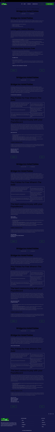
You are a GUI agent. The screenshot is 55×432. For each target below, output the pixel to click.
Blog (42, 426)
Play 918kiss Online (15, 57)
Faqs (22, 420)
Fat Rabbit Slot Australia (14, 302)
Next (42, 70)
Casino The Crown (13, 397)
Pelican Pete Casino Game (15, 149)
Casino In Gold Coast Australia (15, 345)
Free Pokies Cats (13, 236)
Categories (23, 424)
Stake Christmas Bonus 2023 (15, 301)
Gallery (23, 426)
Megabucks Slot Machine (14, 398)
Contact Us (44, 424)
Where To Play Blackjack (14, 399)
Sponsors (43, 422)
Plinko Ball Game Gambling (15, 152)
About (43, 420)
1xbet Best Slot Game (14, 150)
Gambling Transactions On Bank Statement (17, 235)
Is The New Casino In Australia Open (16, 94)
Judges (23, 422)
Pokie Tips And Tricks (14, 132)
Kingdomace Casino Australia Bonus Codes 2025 (19, 65)
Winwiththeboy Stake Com (15, 151)
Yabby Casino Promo (14, 400)
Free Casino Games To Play (15, 401)
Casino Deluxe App (13, 234)
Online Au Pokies (13, 216)
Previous (13, 70)
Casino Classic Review (14, 217)
